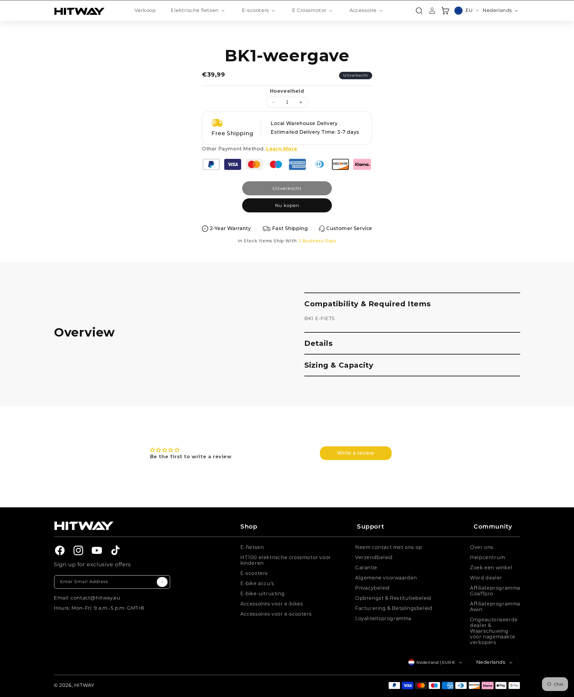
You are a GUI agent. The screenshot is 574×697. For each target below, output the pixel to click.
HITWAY (84, 685)
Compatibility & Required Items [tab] (367, 303)
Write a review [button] (355, 453)
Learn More (281, 149)
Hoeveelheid (287, 91)
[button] (199, 10)
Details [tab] (318, 343)
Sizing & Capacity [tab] (338, 365)
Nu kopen (287, 205)
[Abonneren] (162, 582)
